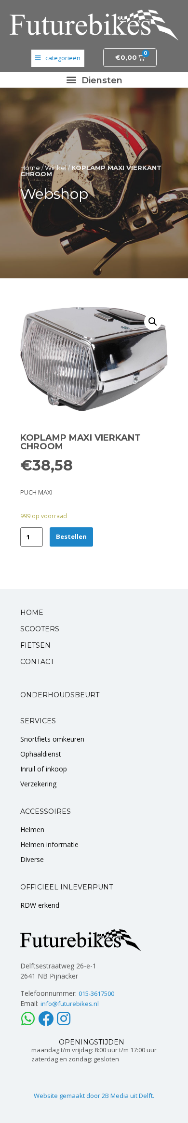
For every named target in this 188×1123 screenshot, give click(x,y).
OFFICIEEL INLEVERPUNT (66, 887)
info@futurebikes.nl (69, 1003)
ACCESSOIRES (45, 811)
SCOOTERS (39, 629)
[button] (94, 80)
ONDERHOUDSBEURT (59, 695)
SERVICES (38, 721)
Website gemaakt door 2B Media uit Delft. (94, 1095)
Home (30, 167)
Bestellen (71, 536)
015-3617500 (96, 993)
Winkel (56, 167)
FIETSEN (35, 645)
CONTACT (37, 661)
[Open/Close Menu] (57, 58)
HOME (31, 612)
